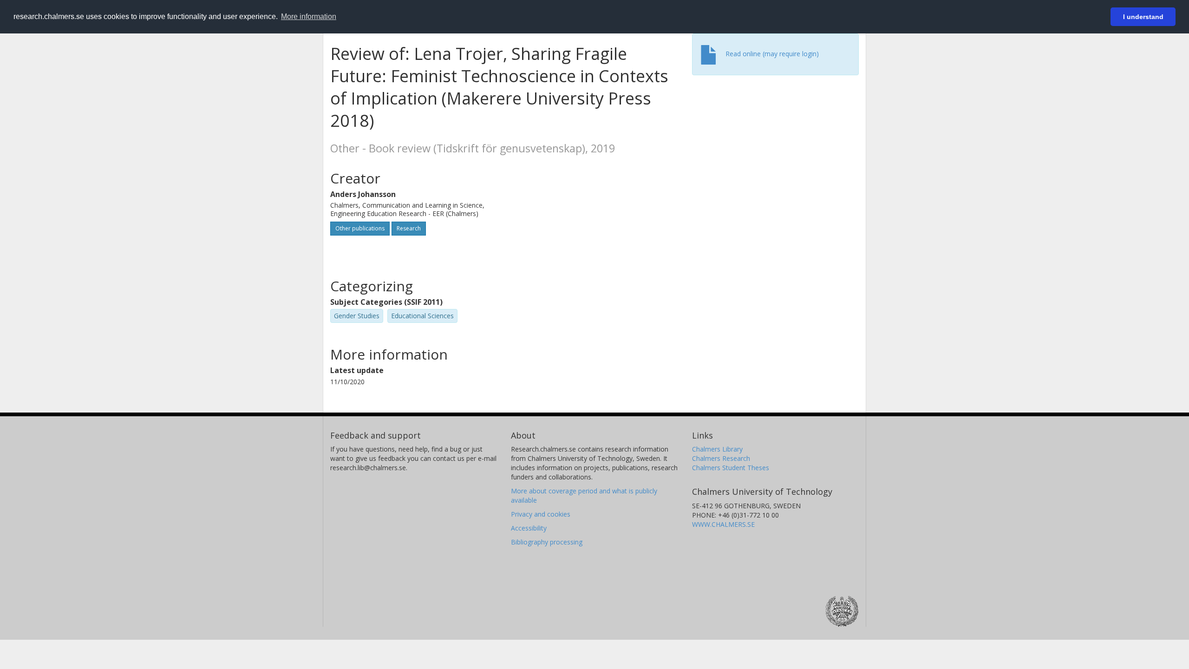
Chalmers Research (721, 458)
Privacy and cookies (540, 514)
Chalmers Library (717, 449)
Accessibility (529, 528)
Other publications (360, 228)
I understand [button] (1143, 16)
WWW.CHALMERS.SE (723, 524)
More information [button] (308, 16)
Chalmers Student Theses (730, 467)
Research (409, 228)
